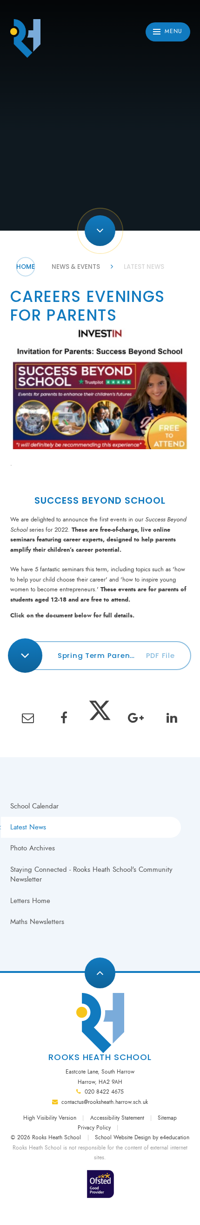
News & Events (76, 266)
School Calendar (34, 806)
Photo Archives (32, 848)
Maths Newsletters (37, 921)
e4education (174, 1137)
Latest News (144, 266)
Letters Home (30, 900)
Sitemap (167, 1118)
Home (25, 266)
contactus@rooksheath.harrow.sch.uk (104, 1102)
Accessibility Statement (117, 1118)
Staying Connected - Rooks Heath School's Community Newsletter (91, 874)
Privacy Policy (94, 1127)
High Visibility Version (49, 1118)
